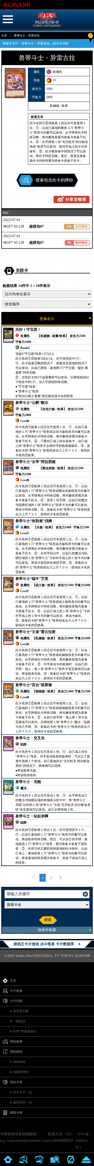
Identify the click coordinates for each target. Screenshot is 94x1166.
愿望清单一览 (22, 1102)
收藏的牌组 (21, 1072)
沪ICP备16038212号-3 (82, 1140)
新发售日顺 (21, 1011)
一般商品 (19, 1021)
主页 (4, 35)
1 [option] (43, 877)
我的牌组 (19, 1062)
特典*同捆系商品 (25, 1031)
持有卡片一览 (22, 1092)
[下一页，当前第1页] (60, 878)
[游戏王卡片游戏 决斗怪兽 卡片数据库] (47, 27)
